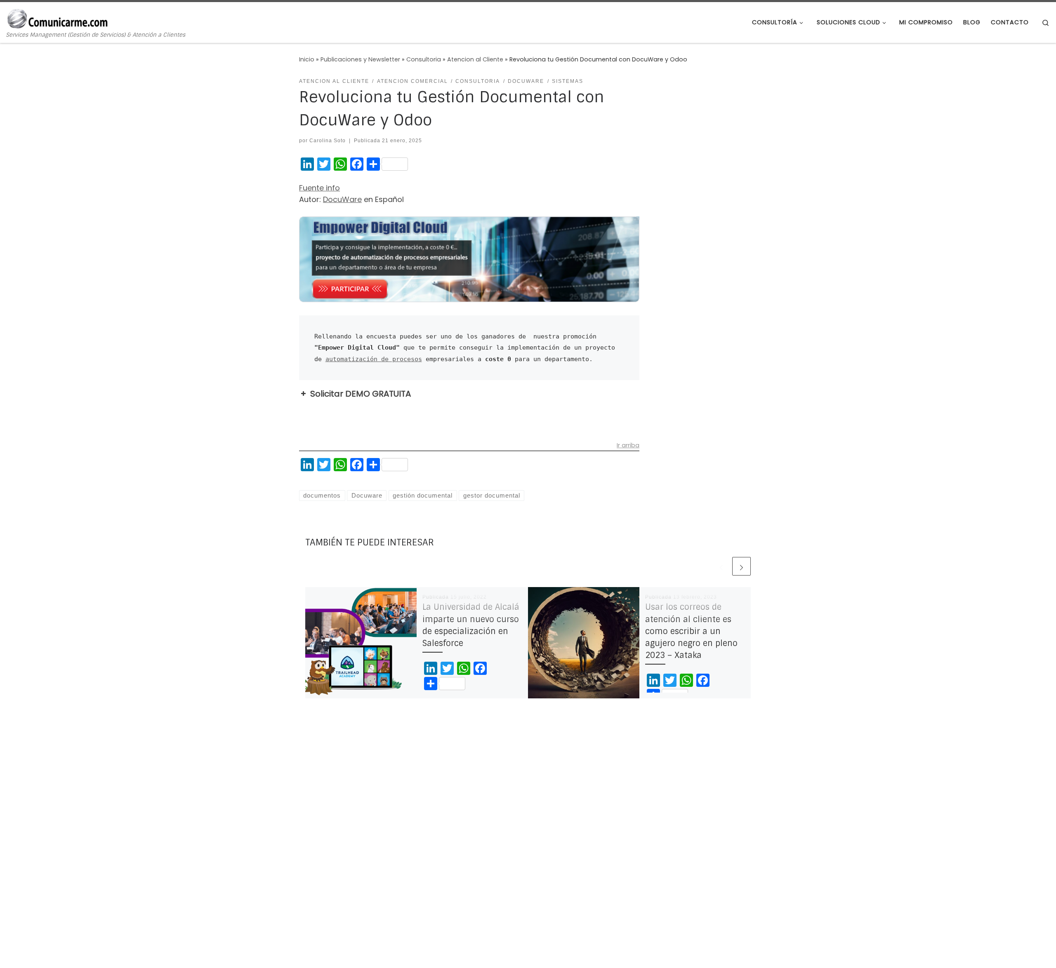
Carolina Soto (327, 140)
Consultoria (423, 59)
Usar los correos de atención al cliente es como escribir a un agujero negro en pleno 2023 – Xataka (691, 631)
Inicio (306, 59)
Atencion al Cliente (475, 59)
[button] (469, 394)
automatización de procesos (373, 358)
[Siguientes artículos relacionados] (741, 566)
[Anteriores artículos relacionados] (721, 566)
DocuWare (342, 199)
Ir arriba (628, 445)
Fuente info (319, 188)
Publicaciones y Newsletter (360, 59)
